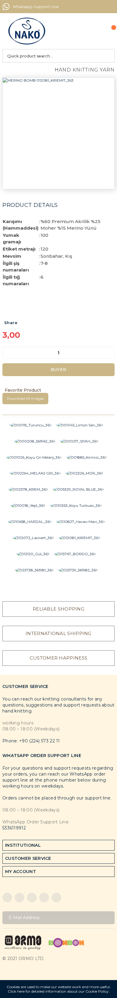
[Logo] (26, 31)
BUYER (58, 369)
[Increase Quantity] (109, 352)
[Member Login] (96, 31)
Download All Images (25, 398)
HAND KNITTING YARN (85, 70)
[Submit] (108, 917)
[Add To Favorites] (58, 390)
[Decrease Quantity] (7, 352)
